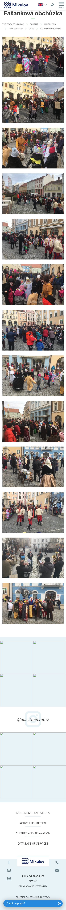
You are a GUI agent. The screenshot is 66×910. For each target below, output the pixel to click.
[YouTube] (9, 870)
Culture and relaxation (33, 833)
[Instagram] (9, 878)
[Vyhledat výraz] (52, 5)
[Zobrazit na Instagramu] (16, 657)
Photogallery (16, 29)
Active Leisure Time (33, 823)
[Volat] (57, 862)
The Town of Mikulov (13, 24)
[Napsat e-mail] (57, 870)
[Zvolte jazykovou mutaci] (43, 5)
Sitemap (33, 881)
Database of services (33, 843)
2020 (31, 29)
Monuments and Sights (33, 813)
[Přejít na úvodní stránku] (16, 5)
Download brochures (33, 876)
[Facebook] (9, 862)
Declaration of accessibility (33, 886)
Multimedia (50, 24)
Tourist (34, 24)
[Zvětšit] (33, 57)
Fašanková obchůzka (50, 29)
